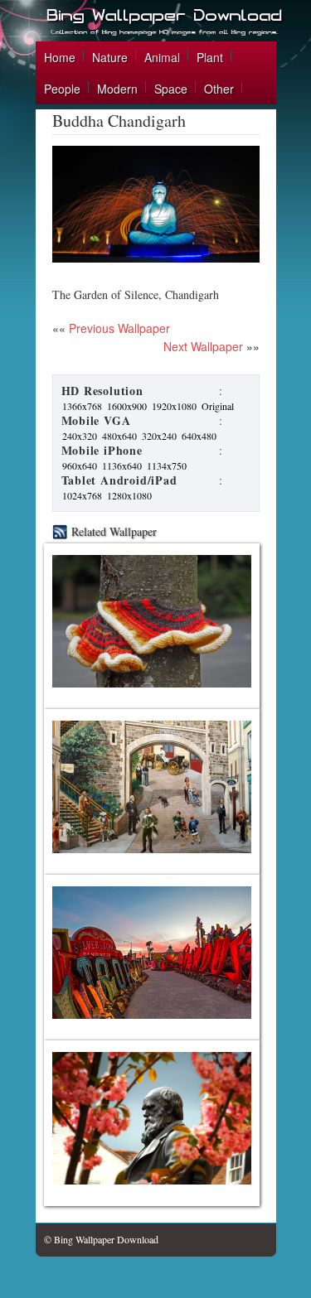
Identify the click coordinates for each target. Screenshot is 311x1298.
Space (170, 88)
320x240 (159, 435)
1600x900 (127, 406)
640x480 (199, 435)
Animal (162, 57)
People (62, 88)
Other (219, 88)
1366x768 (82, 406)
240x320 (79, 435)
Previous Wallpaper (118, 328)
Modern (117, 88)
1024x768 (82, 495)
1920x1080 (174, 406)
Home (59, 57)
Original (218, 406)
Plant (210, 57)
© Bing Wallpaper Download (101, 1239)
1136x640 (122, 465)
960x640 (79, 465)
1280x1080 (129, 495)
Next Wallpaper (203, 346)
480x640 (119, 435)
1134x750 (167, 465)
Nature (110, 57)
